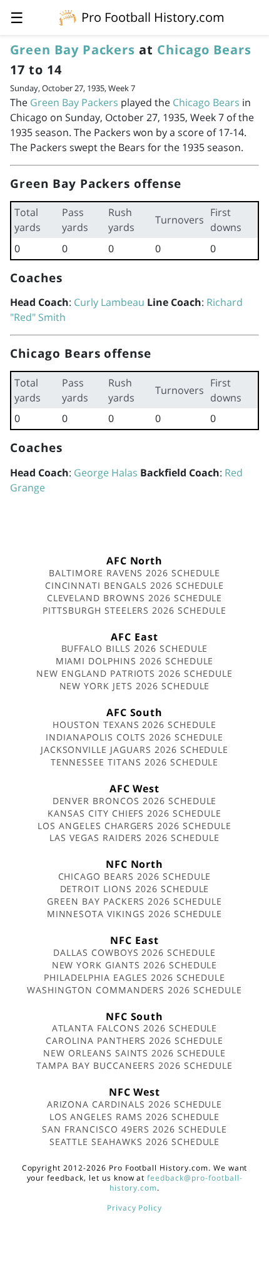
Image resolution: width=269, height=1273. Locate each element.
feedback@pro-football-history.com (175, 1182)
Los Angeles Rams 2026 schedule (134, 1117)
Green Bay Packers (72, 49)
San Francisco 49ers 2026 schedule (134, 1129)
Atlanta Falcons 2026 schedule (135, 1028)
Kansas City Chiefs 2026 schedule (134, 813)
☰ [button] (17, 17)
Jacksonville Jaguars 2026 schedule (135, 749)
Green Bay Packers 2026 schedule (134, 901)
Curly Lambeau (109, 302)
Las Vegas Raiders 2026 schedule (134, 837)
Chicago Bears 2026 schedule (134, 876)
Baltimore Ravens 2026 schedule (134, 573)
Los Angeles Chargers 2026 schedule (134, 826)
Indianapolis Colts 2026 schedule (134, 737)
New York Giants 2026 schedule (135, 965)
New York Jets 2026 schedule (134, 686)
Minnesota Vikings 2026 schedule (135, 914)
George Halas (106, 472)
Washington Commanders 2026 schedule (134, 990)
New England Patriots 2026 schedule (134, 673)
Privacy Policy (134, 1207)
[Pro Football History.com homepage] (67, 17)
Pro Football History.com (153, 17)
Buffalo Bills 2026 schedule (134, 648)
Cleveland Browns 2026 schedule (135, 598)
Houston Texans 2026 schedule (134, 724)
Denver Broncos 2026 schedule (135, 801)
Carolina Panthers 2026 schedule (134, 1040)
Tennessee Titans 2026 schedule (135, 762)
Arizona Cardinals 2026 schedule (135, 1104)
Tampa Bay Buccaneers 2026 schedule (134, 1065)
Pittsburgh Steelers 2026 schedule (134, 610)
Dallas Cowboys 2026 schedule (134, 952)
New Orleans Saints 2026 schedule (134, 1053)
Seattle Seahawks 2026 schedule (134, 1142)
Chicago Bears (204, 49)
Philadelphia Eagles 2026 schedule (134, 977)
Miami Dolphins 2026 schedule (135, 661)
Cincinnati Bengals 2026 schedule (135, 585)
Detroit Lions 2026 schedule (135, 889)
